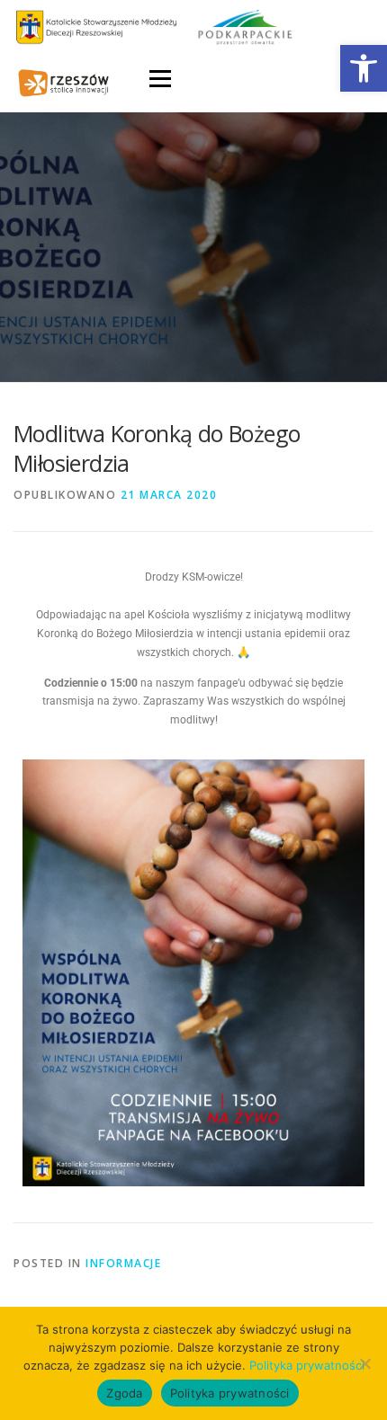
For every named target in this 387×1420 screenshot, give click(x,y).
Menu (159, 78)
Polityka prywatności (306, 1365)
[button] (363, 68)
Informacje (123, 1263)
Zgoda (124, 1393)
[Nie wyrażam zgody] (365, 1363)
